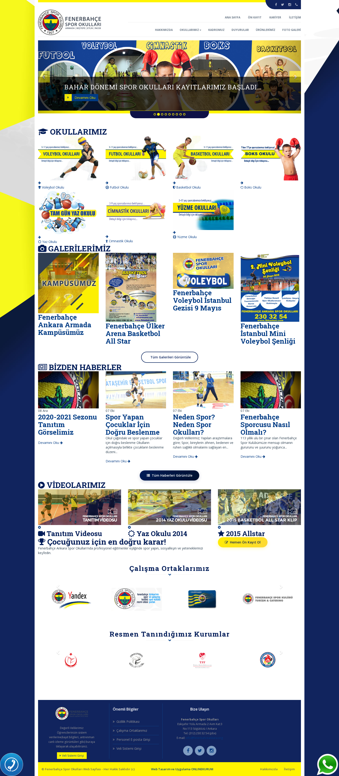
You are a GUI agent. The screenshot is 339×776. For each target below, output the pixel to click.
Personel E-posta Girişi (133, 739)
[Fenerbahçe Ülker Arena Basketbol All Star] (131, 287)
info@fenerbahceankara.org (204, 738)
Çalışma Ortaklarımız (131, 730)
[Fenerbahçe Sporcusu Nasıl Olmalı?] (271, 389)
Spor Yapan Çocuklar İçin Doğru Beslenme (133, 424)
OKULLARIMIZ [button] (189, 30)
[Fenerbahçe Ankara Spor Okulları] (69, 22)
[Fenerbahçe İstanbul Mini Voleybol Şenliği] (270, 287)
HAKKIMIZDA (164, 30)
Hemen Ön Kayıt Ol (245, 542)
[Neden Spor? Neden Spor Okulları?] (203, 389)
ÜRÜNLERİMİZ (265, 30)
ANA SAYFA (233, 17)
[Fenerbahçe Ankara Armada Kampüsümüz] (68, 282)
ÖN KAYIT (255, 17)
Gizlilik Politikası (128, 721)
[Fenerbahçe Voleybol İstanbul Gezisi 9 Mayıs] (203, 270)
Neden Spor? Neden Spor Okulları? (194, 424)
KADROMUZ (216, 30)
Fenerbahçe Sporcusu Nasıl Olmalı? (265, 424)
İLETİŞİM (295, 17)
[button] (57, 76)
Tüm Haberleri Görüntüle (172, 475)
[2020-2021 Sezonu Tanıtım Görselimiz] (68, 389)
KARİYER (275, 17)
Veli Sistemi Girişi (73, 756)
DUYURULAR (240, 30)
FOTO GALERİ (291, 30)
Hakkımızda (269, 769)
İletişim (289, 769)
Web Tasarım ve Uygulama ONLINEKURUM (182, 769)
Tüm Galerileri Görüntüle (170, 357)
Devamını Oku (84, 97)
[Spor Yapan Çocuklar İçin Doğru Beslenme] (136, 389)
